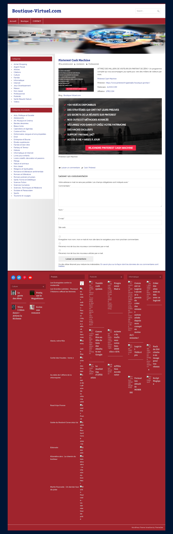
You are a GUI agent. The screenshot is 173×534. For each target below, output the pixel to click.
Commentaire (64, 186)
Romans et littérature (22, 174)
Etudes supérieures (21, 142)
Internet (17, 83)
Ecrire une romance (36, 310)
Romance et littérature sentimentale (28, 172)
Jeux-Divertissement (22, 86)
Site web (62, 227)
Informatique (19, 80)
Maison (17, 88)
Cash (86, 168)
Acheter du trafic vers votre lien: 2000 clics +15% (115, 341)
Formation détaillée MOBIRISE (136, 385)
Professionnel (94, 64)
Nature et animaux (21, 164)
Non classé (18, 91)
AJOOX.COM (112, 87)
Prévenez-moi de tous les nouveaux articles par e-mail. (80, 253)
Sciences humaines (22, 185)
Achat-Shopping (20, 64)
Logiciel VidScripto (138, 350)
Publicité (17, 96)
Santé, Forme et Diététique (25, 180)
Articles (17, 69)
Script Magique (156, 381)
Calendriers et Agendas (23, 129)
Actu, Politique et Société (24, 115)
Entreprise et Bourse (22, 139)
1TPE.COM (110, 91)
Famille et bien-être (22, 145)
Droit (16, 137)
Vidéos (16, 102)
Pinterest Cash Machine (107, 79)
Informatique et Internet (23, 153)
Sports (16, 193)
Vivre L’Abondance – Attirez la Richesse (18, 313)
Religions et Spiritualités (23, 169)
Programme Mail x (117, 286)
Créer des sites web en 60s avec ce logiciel (156, 292)
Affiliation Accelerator (117, 370)
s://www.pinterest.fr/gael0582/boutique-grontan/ (129, 83)
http (107, 83)
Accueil (13, 21)
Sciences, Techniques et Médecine (28, 188)
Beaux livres (19, 126)
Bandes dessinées (21, 123)
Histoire (17, 150)
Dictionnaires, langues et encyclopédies (30, 134)
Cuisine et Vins (20, 131)
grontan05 (80, 64)
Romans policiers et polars (24, 177)
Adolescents (19, 118)
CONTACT (37, 21)
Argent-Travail (19, 67)
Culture (17, 75)
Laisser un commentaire (70, 168)
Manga (16, 161)
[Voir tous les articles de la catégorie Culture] (43, 287)
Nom (61, 210)
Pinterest (92, 168)
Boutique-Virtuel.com (36, 11)
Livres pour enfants (21, 156)
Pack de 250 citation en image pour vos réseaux (153, 358)
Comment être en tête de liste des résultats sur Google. (96, 344)
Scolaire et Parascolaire (23, 190)
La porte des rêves (18, 295)
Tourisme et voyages (22, 196)
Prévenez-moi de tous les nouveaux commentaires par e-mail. (83, 246)
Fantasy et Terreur (21, 147)
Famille (17, 78)
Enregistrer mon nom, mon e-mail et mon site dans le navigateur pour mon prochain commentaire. (98, 239)
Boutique (24, 21)
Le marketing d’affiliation (97, 372)
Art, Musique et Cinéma (23, 121)
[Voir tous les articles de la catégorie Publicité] (121, 277)
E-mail (61, 219)
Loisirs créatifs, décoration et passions (29, 158)
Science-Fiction (20, 182)
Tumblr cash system (99, 286)
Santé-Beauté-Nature (22, 99)
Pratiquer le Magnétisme (37, 295)
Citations (17, 72)
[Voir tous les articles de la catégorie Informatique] (160, 277)
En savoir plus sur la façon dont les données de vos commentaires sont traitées (108, 265)
